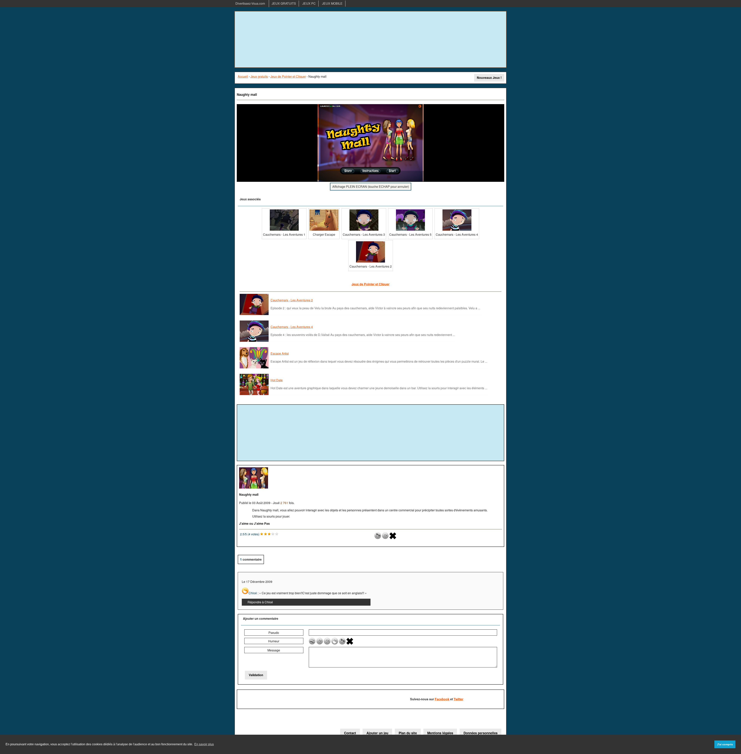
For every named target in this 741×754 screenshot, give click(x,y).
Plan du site (408, 733)
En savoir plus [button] (204, 744)
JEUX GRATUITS (284, 3)
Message (273, 650)
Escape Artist (280, 353)
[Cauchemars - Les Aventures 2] (370, 241)
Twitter (458, 699)
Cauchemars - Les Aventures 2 (292, 300)
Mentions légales (440, 733)
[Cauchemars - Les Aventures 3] (364, 209)
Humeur (273, 641)
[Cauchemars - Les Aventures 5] (410, 209)
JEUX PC (309, 3)
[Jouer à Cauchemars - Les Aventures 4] (255, 341)
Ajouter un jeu (377, 733)
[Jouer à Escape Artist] (255, 368)
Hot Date (277, 380)
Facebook (442, 699)
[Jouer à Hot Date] (255, 395)
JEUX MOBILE (332, 3)
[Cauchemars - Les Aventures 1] (284, 209)
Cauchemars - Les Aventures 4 (292, 327)
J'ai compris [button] (725, 744)
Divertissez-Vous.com (250, 3)
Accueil (243, 76)
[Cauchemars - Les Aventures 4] (457, 209)
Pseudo (273, 632)
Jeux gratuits (259, 76)
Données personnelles (480, 733)
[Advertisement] (370, 39)
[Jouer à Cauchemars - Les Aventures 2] (255, 315)
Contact (350, 733)
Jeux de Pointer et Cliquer (288, 76)
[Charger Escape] (324, 209)
